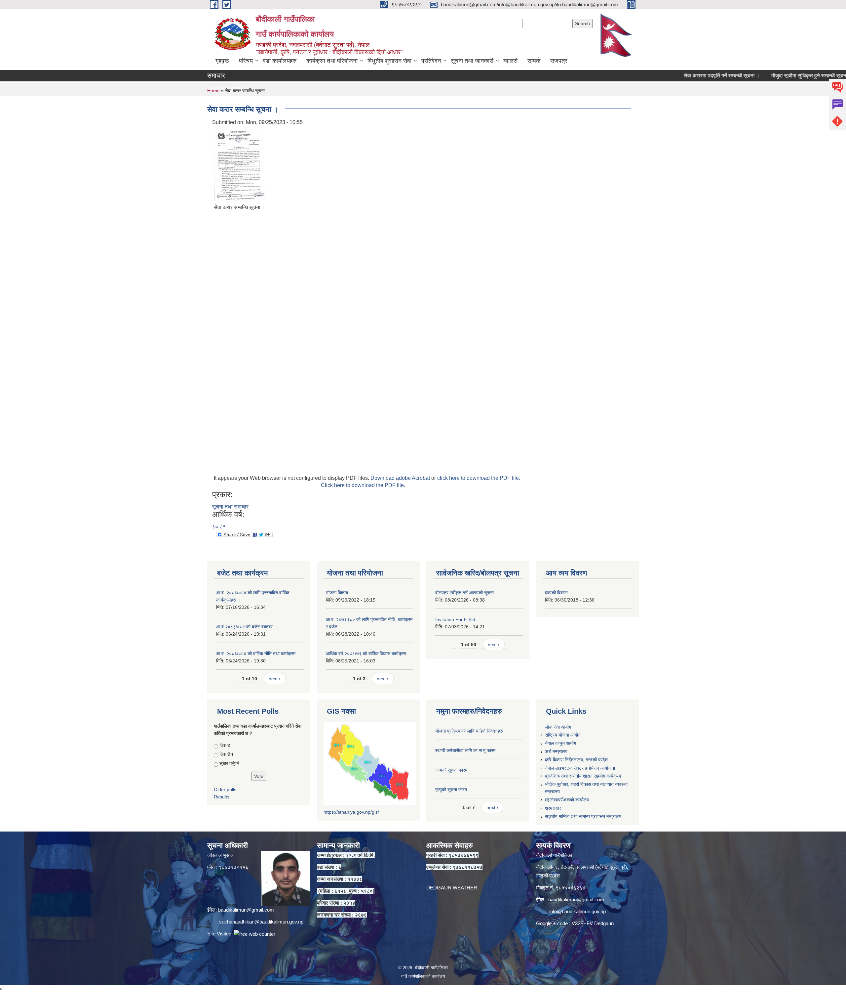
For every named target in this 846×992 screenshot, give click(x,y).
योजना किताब (337, 592)
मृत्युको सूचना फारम (451, 789)
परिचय (246, 61)
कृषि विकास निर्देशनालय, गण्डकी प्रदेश (576, 759)
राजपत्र (558, 61)
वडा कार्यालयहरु (279, 61)
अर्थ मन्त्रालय (556, 751)
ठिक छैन (226, 754)
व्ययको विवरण (556, 592)
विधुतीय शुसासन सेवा (389, 61)
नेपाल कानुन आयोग (560, 743)
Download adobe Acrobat (400, 478)
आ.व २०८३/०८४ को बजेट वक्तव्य (244, 626)
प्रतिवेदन (431, 61)
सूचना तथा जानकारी (472, 61)
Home (213, 90)
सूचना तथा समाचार (230, 507)
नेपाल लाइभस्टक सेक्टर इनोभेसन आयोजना (580, 768)
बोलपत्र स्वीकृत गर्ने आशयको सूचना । (466, 592)
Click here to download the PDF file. (363, 485)
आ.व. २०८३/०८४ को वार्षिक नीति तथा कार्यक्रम (255, 653)
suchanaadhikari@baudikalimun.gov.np (261, 921)
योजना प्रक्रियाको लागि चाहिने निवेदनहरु (469, 731)
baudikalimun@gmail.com (246, 910)
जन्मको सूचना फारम (451, 770)
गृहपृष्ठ (222, 61)
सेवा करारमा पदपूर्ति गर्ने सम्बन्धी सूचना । (696, 75)
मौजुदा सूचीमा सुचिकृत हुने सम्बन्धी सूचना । (786, 75)
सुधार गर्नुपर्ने (229, 763)
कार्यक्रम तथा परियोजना (332, 61)
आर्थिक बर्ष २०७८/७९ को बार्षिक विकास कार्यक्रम (366, 653)
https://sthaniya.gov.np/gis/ (351, 812)
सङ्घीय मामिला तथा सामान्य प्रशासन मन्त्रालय (583, 816)
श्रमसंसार (553, 808)
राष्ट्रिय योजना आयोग (562, 735)
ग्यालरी (510, 61)
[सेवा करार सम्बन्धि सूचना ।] (239, 163)
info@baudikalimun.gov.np (577, 911)
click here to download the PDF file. (478, 478)
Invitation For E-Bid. (456, 619)
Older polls (225, 789)
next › (275, 678)
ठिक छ (224, 745)
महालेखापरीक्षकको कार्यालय (567, 799)
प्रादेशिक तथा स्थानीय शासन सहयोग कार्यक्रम (583, 776)
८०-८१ (219, 526)
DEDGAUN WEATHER (451, 887)
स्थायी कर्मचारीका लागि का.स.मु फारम (465, 750)
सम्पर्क (533, 61)
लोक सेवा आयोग (558, 727)
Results (221, 796)
